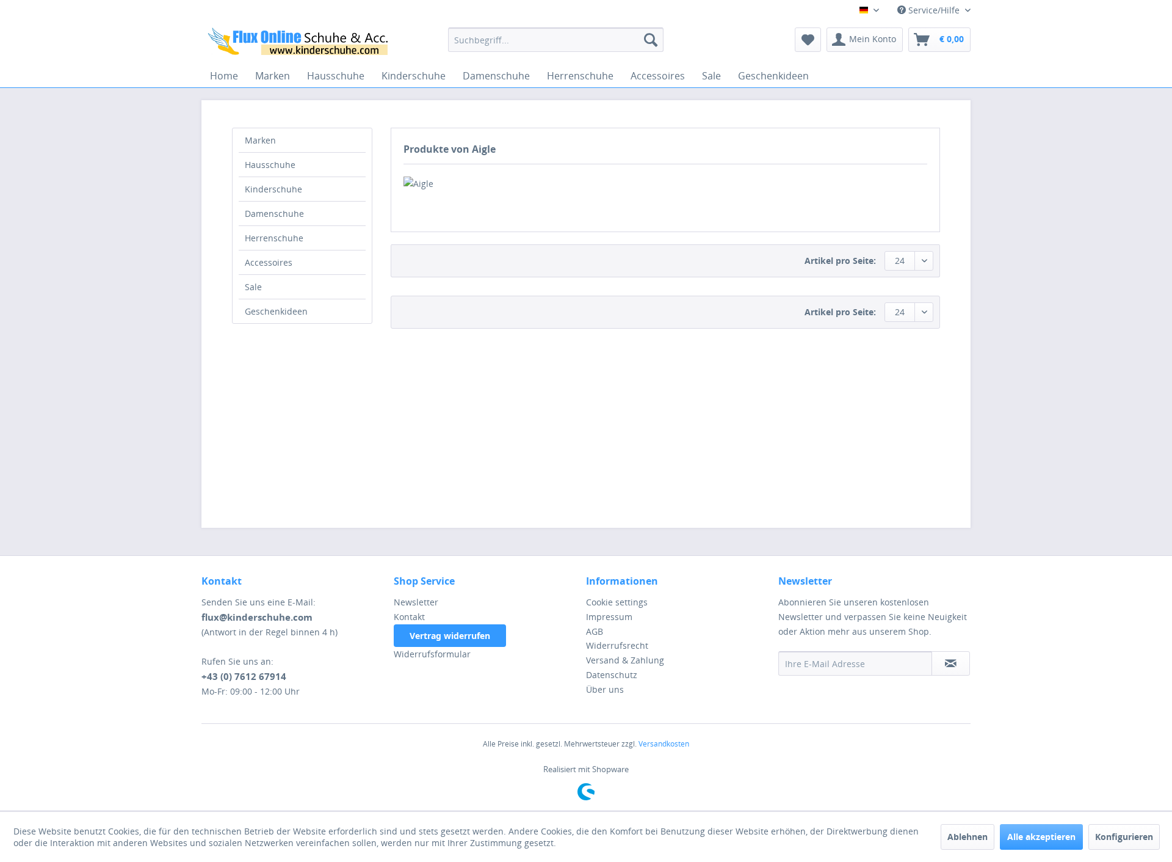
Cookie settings (617, 602)
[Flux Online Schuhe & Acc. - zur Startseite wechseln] (300, 42)
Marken (260, 140)
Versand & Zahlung (625, 660)
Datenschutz (611, 675)
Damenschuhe (274, 213)
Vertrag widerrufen (450, 635)
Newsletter (416, 602)
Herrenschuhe (274, 238)
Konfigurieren (1124, 836)
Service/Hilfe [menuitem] (934, 10)
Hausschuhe (270, 164)
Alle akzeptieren (1041, 836)
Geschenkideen (276, 311)
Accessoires (268, 262)
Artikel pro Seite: (840, 260)
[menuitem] (556, 39)
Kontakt (409, 617)
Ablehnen (967, 836)
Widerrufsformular (432, 654)
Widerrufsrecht (617, 645)
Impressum (609, 617)
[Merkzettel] (808, 39)
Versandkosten (663, 744)
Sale (253, 287)
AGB (594, 631)
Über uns (605, 689)
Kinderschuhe (273, 189)
